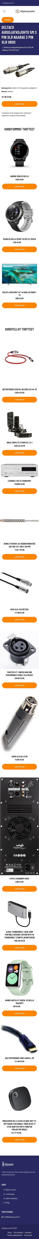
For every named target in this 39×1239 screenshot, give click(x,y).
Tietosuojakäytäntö (14, 1235)
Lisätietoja (19, 104)
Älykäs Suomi (11, 1190)
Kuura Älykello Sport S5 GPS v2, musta (19, 239)
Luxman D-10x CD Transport (19, 481)
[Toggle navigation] (4, 11)
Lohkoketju (10, 1194)
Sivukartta (28, 1235)
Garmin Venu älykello (19, 176)
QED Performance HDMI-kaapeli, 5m (19, 1058)
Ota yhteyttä (18, 1232)
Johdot (14, 88)
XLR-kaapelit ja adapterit (27, 88)
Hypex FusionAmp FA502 (19, 878)
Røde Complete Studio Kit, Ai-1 (19, 442)
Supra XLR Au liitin (19, 756)
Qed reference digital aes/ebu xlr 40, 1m (19, 389)
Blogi (8, 1203)
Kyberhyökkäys (11, 1198)
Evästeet (28, 1232)
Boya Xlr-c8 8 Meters (19, 609)
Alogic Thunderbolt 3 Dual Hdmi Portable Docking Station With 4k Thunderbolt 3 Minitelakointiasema (19, 934)
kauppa (8, 20)
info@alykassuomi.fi (8, 3)
